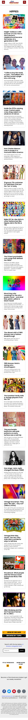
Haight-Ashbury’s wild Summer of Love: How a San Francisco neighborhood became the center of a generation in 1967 (13, 36)
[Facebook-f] (4, 691)
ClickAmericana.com (7, 696)
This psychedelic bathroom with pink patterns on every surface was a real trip (12, 432)
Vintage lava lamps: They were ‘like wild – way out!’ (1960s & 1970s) (14, 503)
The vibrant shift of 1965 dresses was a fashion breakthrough (13, 334)
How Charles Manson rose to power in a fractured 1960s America (13, 150)
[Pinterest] (14, 691)
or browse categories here (14, 645)
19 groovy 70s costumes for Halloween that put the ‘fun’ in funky (13, 184)
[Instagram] (19, 691)
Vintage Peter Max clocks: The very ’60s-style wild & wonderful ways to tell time (12, 538)
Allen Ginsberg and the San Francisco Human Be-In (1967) (13, 612)
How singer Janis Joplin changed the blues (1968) (14, 469)
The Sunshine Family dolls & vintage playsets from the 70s (14, 397)
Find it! (22, 650)
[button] (3, 2)
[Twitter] (9, 691)
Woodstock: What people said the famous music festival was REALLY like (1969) (14, 575)
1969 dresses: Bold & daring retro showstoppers (12, 365)
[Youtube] (24, 691)
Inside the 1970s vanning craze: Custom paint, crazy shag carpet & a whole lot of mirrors (13, 111)
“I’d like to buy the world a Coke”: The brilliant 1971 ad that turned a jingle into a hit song (14, 75)
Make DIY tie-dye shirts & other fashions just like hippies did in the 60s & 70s (14, 222)
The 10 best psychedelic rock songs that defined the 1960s (13, 258)
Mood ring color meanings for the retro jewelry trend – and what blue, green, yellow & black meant (13, 297)
